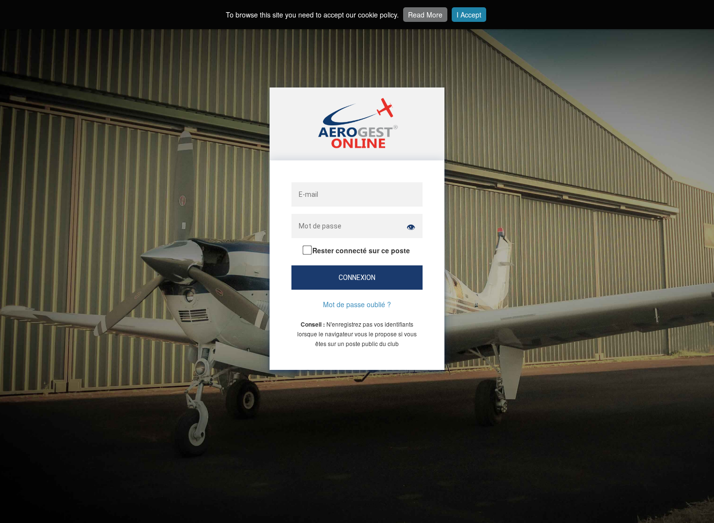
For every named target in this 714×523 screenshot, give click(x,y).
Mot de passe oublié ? (357, 304)
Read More (425, 14)
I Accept (469, 14)
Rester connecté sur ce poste (360, 250)
